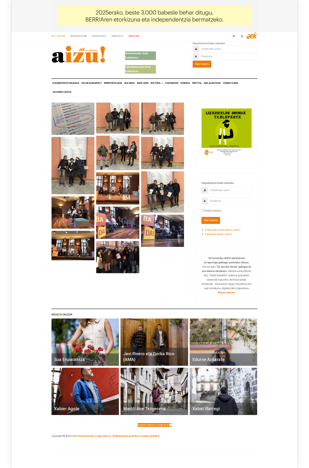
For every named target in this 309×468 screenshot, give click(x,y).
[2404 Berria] (154, 16)
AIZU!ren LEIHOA (62, 92)
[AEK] (251, 35)
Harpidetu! (117, 36)
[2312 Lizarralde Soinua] (227, 132)
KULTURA (156, 83)
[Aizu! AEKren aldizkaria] (78, 54)
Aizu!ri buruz (99, 36)
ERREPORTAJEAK (113, 83)
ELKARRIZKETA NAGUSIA (66, 83)
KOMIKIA (185, 83)
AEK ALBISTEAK (212, 83)
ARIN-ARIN (142, 83)
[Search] (242, 36)
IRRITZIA (197, 83)
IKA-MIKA (129, 83)
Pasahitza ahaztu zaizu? (218, 234)
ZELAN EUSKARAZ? (91, 83)
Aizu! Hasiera (58, 36)
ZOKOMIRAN (171, 83)
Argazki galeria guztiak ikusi (153, 425)
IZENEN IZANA (230, 83)
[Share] (233, 36)
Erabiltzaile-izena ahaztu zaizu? (222, 230)
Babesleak (134, 36)
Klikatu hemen (226, 293)
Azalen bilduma (78, 36)
